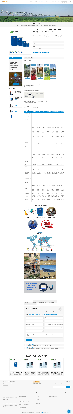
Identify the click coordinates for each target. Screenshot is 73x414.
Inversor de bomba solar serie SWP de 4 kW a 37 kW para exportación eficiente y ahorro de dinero (43, 314)
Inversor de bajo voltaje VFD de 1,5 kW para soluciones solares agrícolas (29, 373)
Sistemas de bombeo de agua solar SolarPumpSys (18, 92)
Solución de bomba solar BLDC (23, 396)
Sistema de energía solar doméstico (13, 60)
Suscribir (68, 386)
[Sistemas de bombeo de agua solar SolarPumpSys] (11, 93)
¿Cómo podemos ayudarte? (15, 78)
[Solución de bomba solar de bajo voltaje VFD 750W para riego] (15, 364)
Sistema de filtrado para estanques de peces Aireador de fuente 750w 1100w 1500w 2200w (18, 110)
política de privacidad (39, 412)
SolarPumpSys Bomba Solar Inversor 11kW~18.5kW (18, 98)
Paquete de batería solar (13, 67)
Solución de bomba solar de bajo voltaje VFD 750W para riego (16, 373)
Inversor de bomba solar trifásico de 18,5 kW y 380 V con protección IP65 (10, 398)
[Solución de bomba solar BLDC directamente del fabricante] (11, 116)
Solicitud (37, 400)
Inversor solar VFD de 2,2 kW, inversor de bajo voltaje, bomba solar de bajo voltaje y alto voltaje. (43, 373)
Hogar (31, 1)
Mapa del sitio (51, 397)
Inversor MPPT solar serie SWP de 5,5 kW (57, 373)
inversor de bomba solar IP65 (23, 400)
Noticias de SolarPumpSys (53, 396)
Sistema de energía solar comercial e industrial (13, 63)
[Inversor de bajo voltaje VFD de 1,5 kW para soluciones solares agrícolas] (29, 364)
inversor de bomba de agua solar (24, 401)
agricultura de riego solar (22, 395)
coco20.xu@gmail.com (37, 383)
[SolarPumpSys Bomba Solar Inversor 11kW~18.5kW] (11, 99)
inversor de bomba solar (22, 408)
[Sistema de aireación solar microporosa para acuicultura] (11, 105)
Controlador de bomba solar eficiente (41, 302)
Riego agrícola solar (5, 399)
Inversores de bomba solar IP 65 (52, 302)
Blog (50, 395)
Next (65, 367)
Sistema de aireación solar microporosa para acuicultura (18, 104)
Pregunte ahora (37, 52)
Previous (7, 367)
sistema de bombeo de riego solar (24, 404)
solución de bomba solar (22, 407)
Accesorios (11, 69)
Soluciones (46, 1)
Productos (41, 1)
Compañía (35, 1)
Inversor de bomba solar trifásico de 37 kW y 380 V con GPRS (10, 406)
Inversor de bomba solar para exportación (30, 302)
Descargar (46, 52)
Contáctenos (57, 1)
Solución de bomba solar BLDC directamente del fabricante (18, 115)
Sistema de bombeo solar (23, 25)
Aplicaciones (51, 1)
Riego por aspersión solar (22, 403)
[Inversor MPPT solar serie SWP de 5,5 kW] (57, 364)
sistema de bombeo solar (22, 405)
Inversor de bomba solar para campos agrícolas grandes (26, 398)
